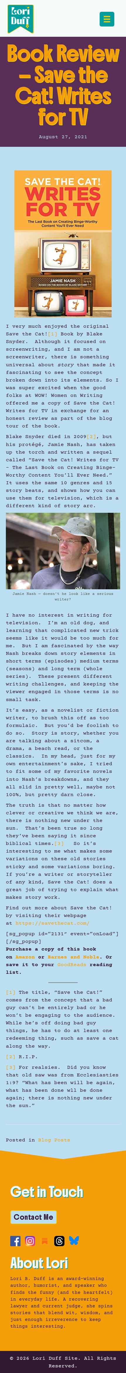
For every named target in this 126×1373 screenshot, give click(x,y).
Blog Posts (54, 1140)
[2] (91, 437)
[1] (52, 334)
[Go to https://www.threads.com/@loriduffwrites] (59, 1241)
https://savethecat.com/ (53, 923)
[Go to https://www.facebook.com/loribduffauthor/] (15, 1241)
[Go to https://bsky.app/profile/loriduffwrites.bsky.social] (74, 1240)
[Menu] (107, 19)
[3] (59, 844)
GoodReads (71, 965)
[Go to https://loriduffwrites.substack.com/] (45, 1241)
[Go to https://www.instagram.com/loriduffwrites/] (30, 1241)
